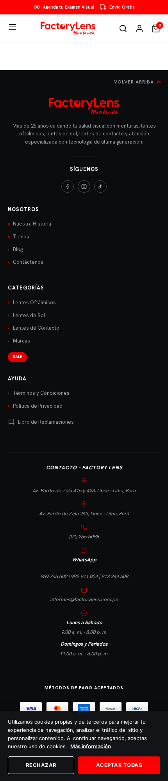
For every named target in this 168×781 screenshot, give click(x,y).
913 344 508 (114, 576)
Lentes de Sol (29, 315)
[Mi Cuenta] (139, 28)
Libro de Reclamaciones (46, 422)
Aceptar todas (119, 765)
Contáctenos (28, 262)
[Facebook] (67, 186)
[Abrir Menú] (12, 28)
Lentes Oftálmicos (34, 302)
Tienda (21, 236)
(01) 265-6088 (84, 536)
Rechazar (41, 765)
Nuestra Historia (32, 223)
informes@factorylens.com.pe (84, 599)
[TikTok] (100, 186)
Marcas (21, 340)
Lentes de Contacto (36, 328)
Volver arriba (134, 82)
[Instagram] (84, 186)
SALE (17, 356)
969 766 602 (53, 576)
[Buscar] (123, 28)
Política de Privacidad (38, 406)
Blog (18, 249)
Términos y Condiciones (41, 393)
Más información (90, 746)
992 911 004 (84, 576)
